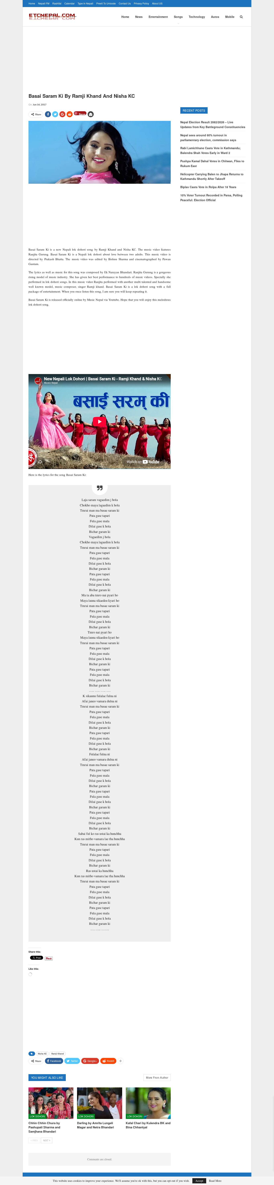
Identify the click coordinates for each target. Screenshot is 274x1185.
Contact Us (125, 3)
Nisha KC (42, 1053)
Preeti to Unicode (106, 3)
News (139, 17)
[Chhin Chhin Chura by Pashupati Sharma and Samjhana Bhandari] (50, 1103)
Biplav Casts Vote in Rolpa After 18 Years (208, 187)
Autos (215, 17)
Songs (178, 17)
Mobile (229, 17)
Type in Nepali (85, 3)
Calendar (69, 3)
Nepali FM (43, 3)
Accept (199, 1181)
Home (31, 3)
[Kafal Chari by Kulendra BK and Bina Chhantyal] (148, 1103)
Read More (215, 1180)
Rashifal (56, 3)
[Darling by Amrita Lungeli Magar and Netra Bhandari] (99, 1103)
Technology (197, 17)
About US (157, 3)
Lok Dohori (37, 1116)
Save (82, 113)
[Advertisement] (137, 57)
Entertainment (158, 17)
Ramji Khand (57, 1053)
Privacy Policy (141, 3)
